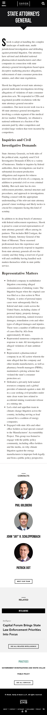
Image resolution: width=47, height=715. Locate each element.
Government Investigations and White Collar (23, 668)
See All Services (23, 683)
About (5, 709)
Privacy (38, 709)
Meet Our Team (23, 581)
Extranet (21, 709)
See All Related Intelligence (23, 646)
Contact (13, 709)
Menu (4, 6)
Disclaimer (30, 709)
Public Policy (23, 674)
